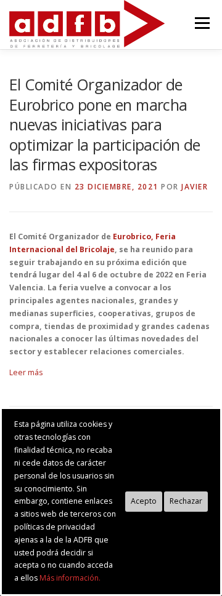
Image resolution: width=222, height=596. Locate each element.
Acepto (144, 501)
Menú (201, 23)
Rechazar (186, 501)
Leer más (26, 372)
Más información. (70, 578)
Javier (194, 186)
